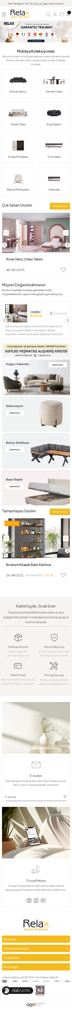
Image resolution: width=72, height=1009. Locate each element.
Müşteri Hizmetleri (16, 948)
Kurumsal (10, 939)
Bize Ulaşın (11, 967)
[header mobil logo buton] (20, 13)
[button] (21, 38)
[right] (67, 245)
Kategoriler (11, 957)
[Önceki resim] (6, 233)
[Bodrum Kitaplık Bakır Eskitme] (36, 538)
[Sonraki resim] (66, 233)
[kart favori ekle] (63, 269)
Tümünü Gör (59, 206)
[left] (4, 245)
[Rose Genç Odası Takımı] (36, 233)
